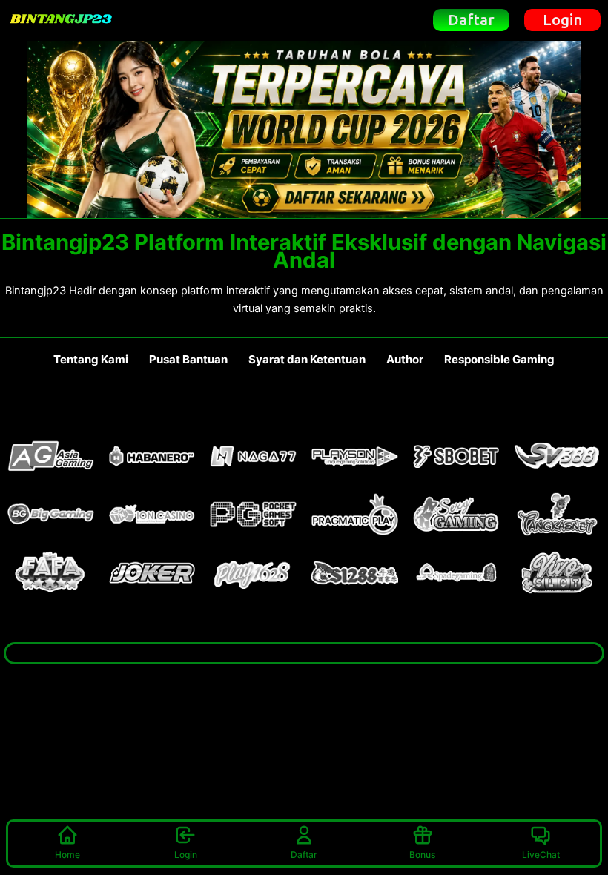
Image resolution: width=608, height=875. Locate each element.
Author (404, 359)
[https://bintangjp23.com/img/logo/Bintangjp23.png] (61, 20)
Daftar (304, 854)
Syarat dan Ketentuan (307, 359)
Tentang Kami (90, 359)
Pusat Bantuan (188, 359)
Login (185, 854)
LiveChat (541, 854)
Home (67, 854)
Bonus (422, 854)
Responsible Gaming (499, 359)
